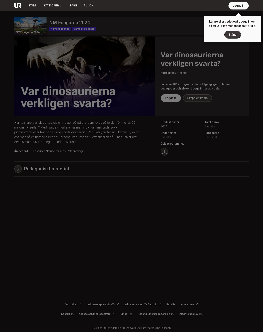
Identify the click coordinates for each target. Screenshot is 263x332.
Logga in (238, 5)
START (32, 5)
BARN (73, 5)
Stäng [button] (233, 34)
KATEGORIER (51, 5)
